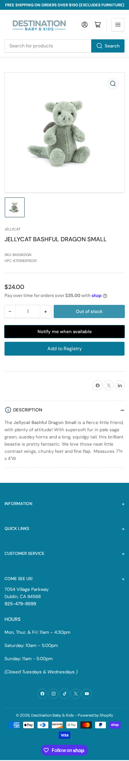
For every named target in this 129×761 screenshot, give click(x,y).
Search (112, 46)
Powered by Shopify (95, 715)
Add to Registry (64, 348)
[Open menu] (117, 24)
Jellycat (12, 229)
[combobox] (64, 46)
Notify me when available (65, 332)
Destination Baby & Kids (52, 715)
